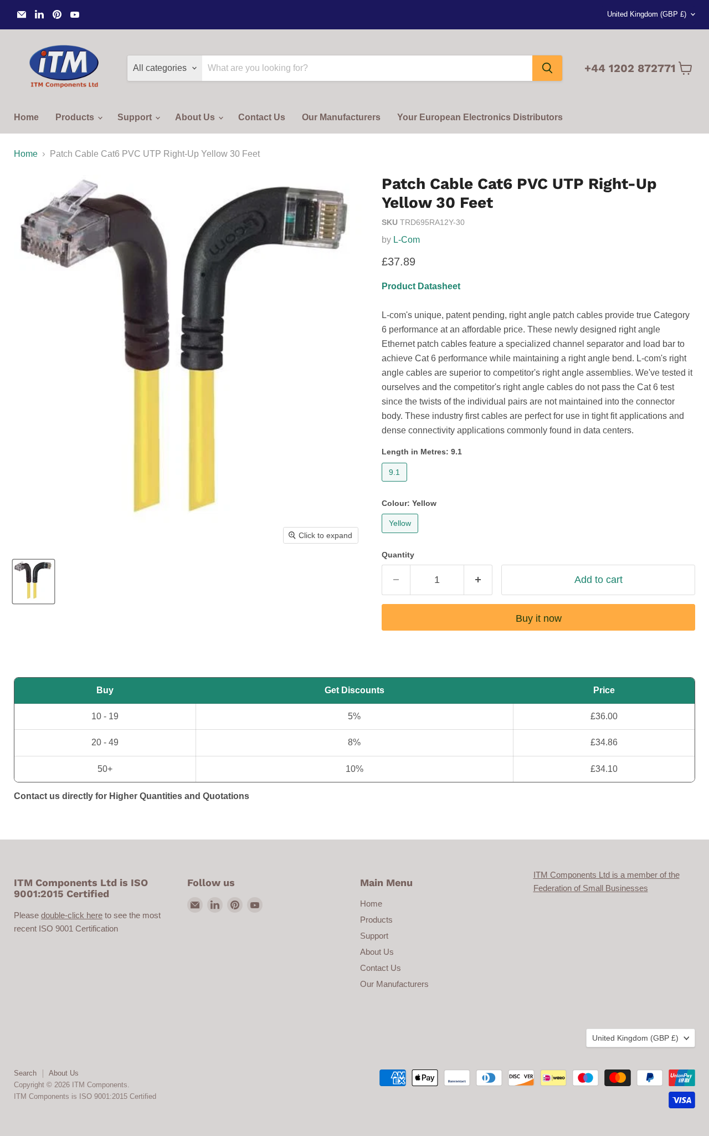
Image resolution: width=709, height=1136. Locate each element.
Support (135, 117)
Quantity (398, 554)
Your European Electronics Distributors (480, 117)
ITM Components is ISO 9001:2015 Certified (85, 1096)
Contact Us (261, 117)
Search (25, 1073)
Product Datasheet (421, 286)
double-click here (71, 915)
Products (75, 117)
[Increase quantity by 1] (478, 580)
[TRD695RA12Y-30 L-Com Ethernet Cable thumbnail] (33, 581)
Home (26, 117)
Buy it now (539, 618)
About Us (196, 117)
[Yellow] (401, 535)
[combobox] (367, 68)
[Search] (547, 68)
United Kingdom (646, 14)
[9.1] (396, 484)
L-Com (406, 239)
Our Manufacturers (341, 117)
